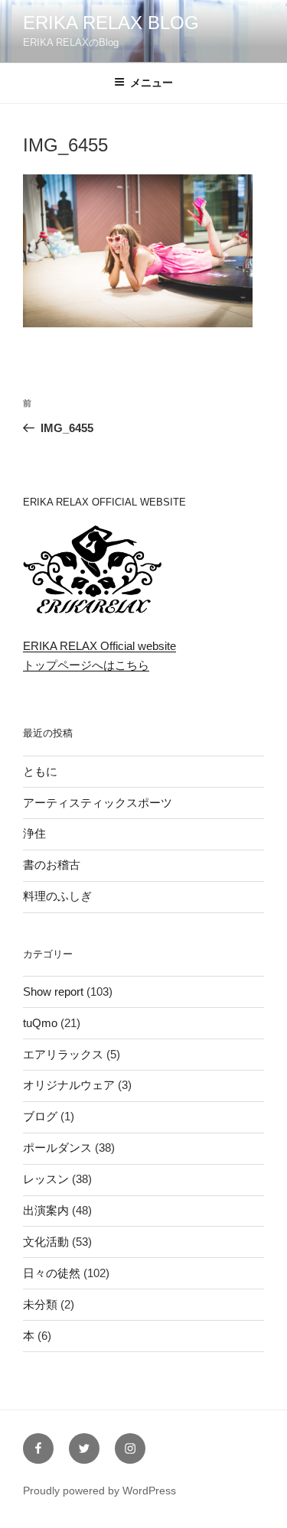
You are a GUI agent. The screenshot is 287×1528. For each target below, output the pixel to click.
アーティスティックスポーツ (97, 802)
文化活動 (46, 1241)
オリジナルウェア (69, 1084)
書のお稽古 (51, 864)
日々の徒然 (51, 1272)
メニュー (151, 82)
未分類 (40, 1304)
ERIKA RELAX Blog (111, 22)
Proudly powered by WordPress (99, 1490)
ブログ (40, 1116)
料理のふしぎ (57, 895)
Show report (53, 991)
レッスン (46, 1178)
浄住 (34, 833)
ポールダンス (57, 1147)
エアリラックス (63, 1054)
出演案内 (46, 1210)
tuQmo (40, 1022)
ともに (40, 771)
